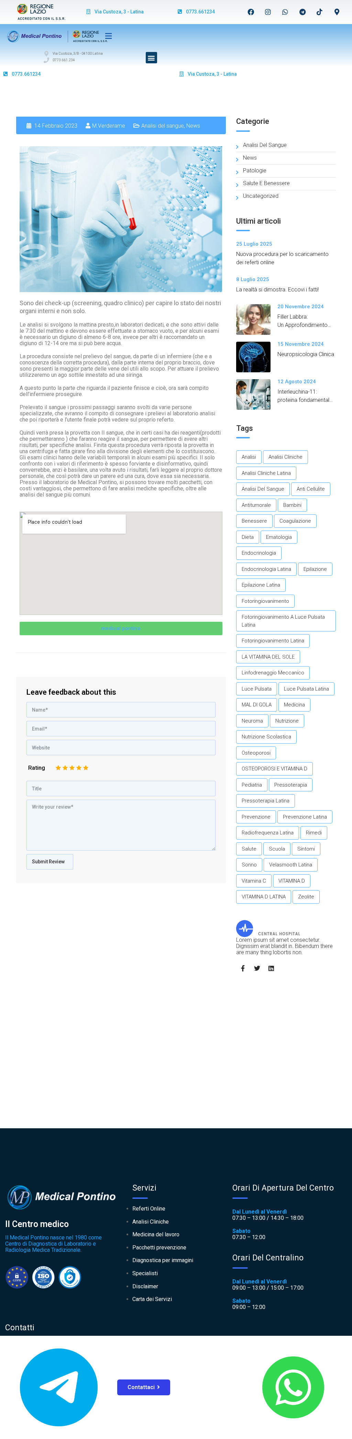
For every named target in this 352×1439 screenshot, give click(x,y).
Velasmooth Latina (290, 865)
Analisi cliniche (285, 457)
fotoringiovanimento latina (273, 641)
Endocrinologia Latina (266, 569)
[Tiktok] (319, 11)
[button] (151, 57)
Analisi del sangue (162, 125)
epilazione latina (261, 585)
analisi (249, 457)
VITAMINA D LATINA (264, 897)
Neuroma (252, 721)
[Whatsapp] (285, 11)
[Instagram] (268, 11)
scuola (277, 849)
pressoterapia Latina (265, 801)
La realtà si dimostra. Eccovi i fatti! (277, 289)
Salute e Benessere (266, 183)
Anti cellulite (311, 489)
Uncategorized (260, 196)
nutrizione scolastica (266, 737)
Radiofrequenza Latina (268, 833)
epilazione (315, 569)
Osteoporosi (256, 753)
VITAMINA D (291, 881)
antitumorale (256, 505)
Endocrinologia (259, 553)
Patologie (254, 170)
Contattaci (141, 1387)
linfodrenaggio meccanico (273, 673)
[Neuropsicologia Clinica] (256, 357)
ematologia (279, 537)
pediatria (252, 785)
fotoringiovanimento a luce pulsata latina (283, 621)
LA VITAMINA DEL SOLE (268, 657)
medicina (294, 705)
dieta (248, 537)
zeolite (306, 897)
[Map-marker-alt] (336, 11)
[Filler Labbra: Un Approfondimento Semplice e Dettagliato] (256, 319)
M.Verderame (108, 125)
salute (249, 849)
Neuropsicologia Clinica (305, 354)
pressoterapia (290, 785)
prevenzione (256, 817)
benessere (254, 521)
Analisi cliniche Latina (266, 473)
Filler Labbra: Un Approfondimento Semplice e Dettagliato (304, 325)
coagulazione (295, 521)
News (193, 125)
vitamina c (254, 881)
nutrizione (287, 721)
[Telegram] (302, 11)
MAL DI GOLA (257, 705)
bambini (292, 505)
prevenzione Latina (305, 817)
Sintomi (306, 849)
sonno (249, 865)
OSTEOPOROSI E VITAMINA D (274, 769)
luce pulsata (257, 689)
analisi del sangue (263, 489)
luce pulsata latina (306, 689)
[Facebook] (250, 11)
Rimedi (314, 833)
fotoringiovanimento (265, 601)
